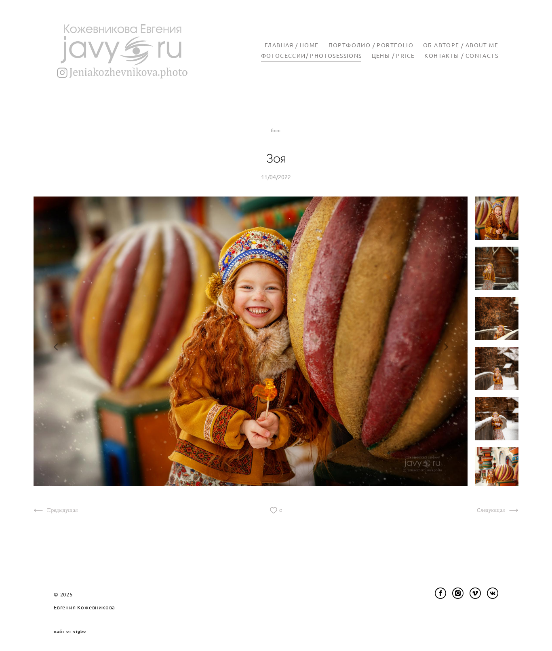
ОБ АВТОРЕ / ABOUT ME (460, 45)
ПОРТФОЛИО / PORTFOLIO (371, 45)
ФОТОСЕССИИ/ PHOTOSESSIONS (311, 56)
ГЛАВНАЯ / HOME (292, 45)
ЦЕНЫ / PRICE (393, 56)
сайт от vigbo (70, 632)
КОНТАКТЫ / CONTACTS (461, 56)
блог (276, 130)
